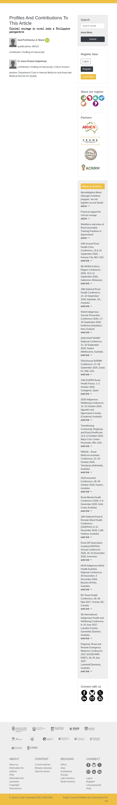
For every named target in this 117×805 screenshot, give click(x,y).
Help (88, 788)
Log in (89, 778)
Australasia (66, 771)
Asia (63, 768)
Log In (86, 61)
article (84, 206)
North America (68, 781)
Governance (15, 788)
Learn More (88, 77)
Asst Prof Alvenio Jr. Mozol (31, 40)
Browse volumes (43, 768)
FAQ (11, 775)
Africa (63, 764)
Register (87, 69)
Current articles (42, 764)
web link (85, 261)
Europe (64, 775)
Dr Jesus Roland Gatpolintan (32, 61)
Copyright (14, 785)
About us (13, 764)
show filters (86, 32)
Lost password (93, 785)
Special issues (42, 771)
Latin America (67, 778)
